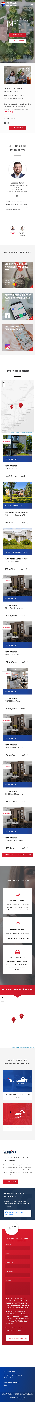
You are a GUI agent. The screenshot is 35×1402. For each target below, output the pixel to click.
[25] (20, 408)
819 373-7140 (10, 1377)
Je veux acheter (17, 41)
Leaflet (12, 432)
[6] (21, 1018)
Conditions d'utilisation (13, 1330)
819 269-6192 (17, 193)
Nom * (8, 1253)
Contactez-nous (17, 128)
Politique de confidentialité (14, 1328)
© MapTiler (17, 432)
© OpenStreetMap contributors (26, 432)
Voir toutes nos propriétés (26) (17, 855)
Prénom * (9, 1244)
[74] (13, 1022)
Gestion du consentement (17, 1397)
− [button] (3, 385)
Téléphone (9, 1271)
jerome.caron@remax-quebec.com (17, 191)
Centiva (21, 1399)
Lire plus (7, 112)
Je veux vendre (17, 35)
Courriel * (9, 1262)
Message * (9, 1280)
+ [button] (3, 383)
